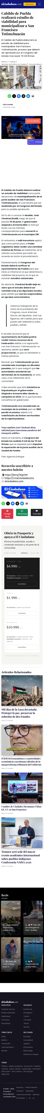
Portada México (35, 64)
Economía (28, 1066)
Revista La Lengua (31, 1054)
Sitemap (36, 1095)
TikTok (26, 1023)
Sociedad (37, 1069)
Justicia (4, 1069)
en (33, 1098)
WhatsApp (22, 513)
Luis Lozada (8, 104)
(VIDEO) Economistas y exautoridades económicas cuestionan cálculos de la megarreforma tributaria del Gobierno (21, 761)
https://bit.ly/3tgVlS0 (16, 474)
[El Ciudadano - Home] (11, 4)
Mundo (4, 1051)
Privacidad (5, 1023)
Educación (5, 1071)
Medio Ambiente (16, 1066)
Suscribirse (22, 584)
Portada (26, 1036)
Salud (11, 1069)
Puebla (12, 62)
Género (18, 1069)
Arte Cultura (16, 1071)
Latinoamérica (7, 1047)
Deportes (5, 1074)
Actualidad (28, 1040)
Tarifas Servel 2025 (23, 1095)
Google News (7, 515)
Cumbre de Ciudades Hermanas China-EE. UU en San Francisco (21, 808)
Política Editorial (8, 1013)
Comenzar (22, 613)
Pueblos (37, 1066)
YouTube (37, 513)
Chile (3, 1036)
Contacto (5, 1020)
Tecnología (28, 1071)
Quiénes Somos (8, 1009)
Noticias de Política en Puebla (14, 64)
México (4, 62)
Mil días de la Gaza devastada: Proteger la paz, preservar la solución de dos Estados (19, 713)
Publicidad (5, 1016)
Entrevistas (28, 1047)
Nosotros (19, 1087)
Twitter (26, 1016)
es (30, 1098)
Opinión (26, 1043)
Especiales (26, 1069)
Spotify (26, 1027)
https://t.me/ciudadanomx (19, 478)
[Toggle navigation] (39, 4)
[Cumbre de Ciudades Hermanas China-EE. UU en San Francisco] (22, 788)
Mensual (24, 553)
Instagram (27, 1013)
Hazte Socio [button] (29, 4)
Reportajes (28, 1051)
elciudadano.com (14, 481)
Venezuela (5, 1043)
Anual (35, 553)
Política (4, 1066)
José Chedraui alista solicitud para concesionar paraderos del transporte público (21, 430)
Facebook (27, 1009)
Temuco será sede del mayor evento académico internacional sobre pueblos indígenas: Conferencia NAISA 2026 (20, 857)
